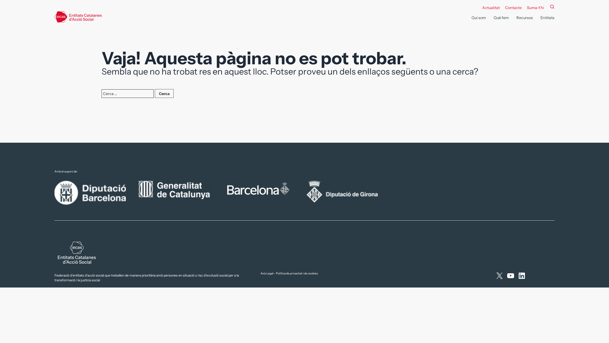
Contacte (513, 7)
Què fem (501, 17)
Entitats (547, 17)
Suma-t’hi (535, 7)
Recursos (524, 17)
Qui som (478, 17)
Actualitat (491, 7)
